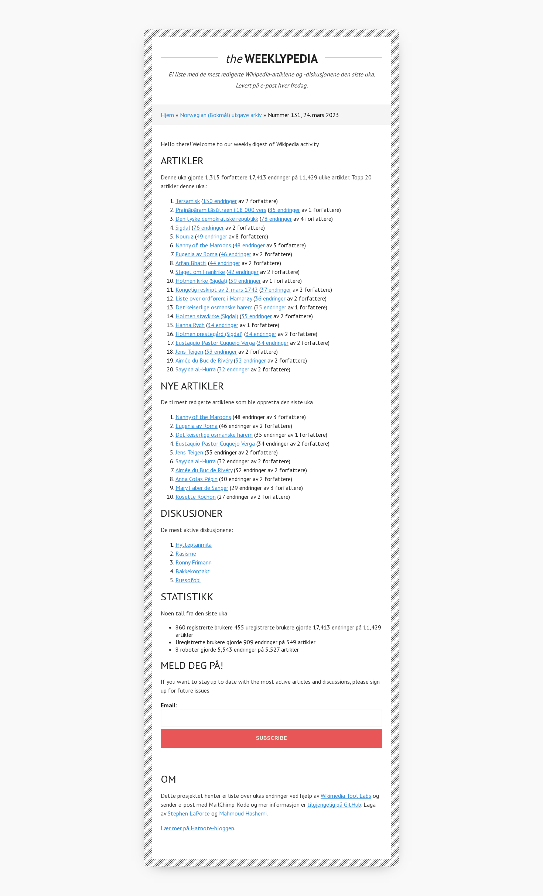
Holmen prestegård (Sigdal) (209, 333)
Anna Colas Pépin (196, 479)
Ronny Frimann (193, 562)
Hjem (167, 115)
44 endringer (224, 263)
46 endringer (236, 254)
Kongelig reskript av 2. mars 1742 (216, 289)
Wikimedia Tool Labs (346, 795)
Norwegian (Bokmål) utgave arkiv (221, 115)
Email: (169, 705)
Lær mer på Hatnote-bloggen (197, 828)
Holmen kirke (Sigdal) (201, 280)
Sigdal (182, 227)
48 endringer (249, 245)
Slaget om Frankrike (200, 271)
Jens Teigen (189, 351)
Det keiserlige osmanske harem (214, 307)
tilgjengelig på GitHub (334, 804)
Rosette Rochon (195, 496)
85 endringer (284, 209)
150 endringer (220, 201)
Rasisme (185, 553)
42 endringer (243, 271)
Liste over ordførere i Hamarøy (213, 298)
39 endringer (245, 280)
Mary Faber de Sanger (201, 487)
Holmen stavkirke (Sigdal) (206, 316)
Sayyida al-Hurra (195, 369)
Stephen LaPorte (189, 813)
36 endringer (270, 298)
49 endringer (212, 236)
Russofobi (188, 580)
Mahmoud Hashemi (243, 813)
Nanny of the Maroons (203, 245)
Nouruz (184, 236)
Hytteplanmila (193, 544)
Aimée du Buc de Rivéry (203, 360)
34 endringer (223, 325)
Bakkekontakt (192, 571)
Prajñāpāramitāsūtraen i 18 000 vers (220, 209)
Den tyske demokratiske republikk (216, 218)
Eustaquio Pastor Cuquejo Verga (215, 342)
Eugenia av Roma (196, 254)
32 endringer (250, 360)
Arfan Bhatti (190, 263)
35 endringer (271, 307)
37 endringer (276, 289)
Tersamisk (187, 201)
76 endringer (208, 227)
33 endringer (221, 351)
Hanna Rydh (190, 325)
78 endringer (276, 218)
